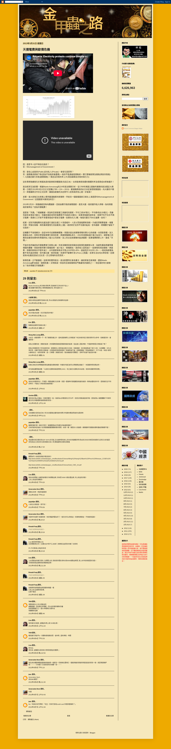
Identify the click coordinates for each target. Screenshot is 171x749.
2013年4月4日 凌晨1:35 (37, 578)
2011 (126, 531)
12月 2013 (127, 492)
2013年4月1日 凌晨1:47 (37, 328)
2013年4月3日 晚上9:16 (37, 532)
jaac (30, 674)
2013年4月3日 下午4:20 (37, 482)
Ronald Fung (33, 454)
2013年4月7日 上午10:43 (37, 695)
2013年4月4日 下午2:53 (37, 638)
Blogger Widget (138, 128)
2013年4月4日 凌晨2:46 (37, 613)
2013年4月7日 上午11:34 (37, 707)
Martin (141, 492)
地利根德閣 (142, 484)
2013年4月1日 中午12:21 (37, 416)
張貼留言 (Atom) (33, 719)
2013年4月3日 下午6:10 (37, 495)
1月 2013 (127, 525)
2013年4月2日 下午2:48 (37, 468)
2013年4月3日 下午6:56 (37, 507)
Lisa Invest (142, 490)
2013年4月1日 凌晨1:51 (37, 355)
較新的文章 (27, 716)
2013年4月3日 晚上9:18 (37, 551)
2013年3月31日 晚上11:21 (37, 316)
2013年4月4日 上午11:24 (37, 626)
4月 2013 (127, 516)
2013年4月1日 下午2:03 (37, 430)
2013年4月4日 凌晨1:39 (37, 595)
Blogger (92, 733)
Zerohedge (142, 479)
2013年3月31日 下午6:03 (37, 291)
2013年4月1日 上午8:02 (37, 389)
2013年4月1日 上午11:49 (37, 403)
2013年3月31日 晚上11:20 (37, 303)
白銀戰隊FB (143, 469)
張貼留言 (29, 711)
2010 (126, 534)
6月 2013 (127, 510)
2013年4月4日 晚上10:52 (37, 653)
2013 (126, 490)
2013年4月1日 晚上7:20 (37, 447)
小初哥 (31, 297)
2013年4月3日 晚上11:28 (37, 566)
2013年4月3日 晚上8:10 (37, 520)
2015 (126, 484)
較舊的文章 (110, 716)
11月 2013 (127, 495)
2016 (126, 481)
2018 (126, 475)
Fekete (141, 474)
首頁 (68, 716)
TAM (30, 601)
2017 (126, 478)
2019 (126, 472)
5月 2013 (127, 513)
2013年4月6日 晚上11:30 (37, 682)
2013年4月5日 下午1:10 (37, 667)
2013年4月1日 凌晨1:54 (37, 372)
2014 (126, 487)
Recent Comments (129, 128)
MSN (140, 472)
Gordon (31, 395)
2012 (126, 528)
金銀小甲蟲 (142, 487)
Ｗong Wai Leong (34, 335)
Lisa (30, 283)
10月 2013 (127, 498)
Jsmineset (142, 477)
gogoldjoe (32, 310)
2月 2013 (127, 522)
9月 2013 (127, 501)
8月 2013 (127, 504)
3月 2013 (127, 519)
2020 (126, 469)
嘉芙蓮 (141, 482)
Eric (30, 322)
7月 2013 (127, 507)
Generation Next (34, 489)
